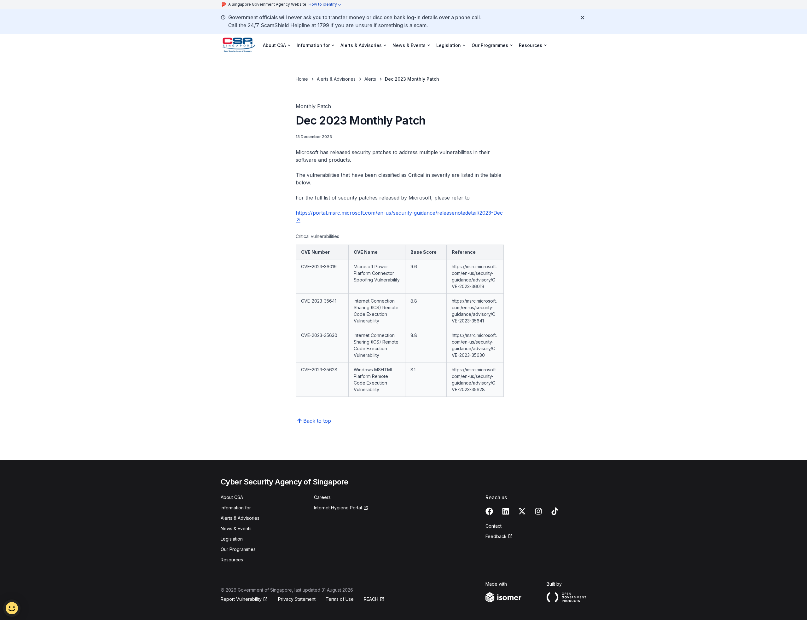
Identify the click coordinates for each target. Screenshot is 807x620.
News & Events (236, 528)
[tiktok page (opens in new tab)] (555, 511)
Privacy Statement (297, 599)
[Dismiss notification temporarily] (582, 17)
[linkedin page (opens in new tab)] (505, 511)
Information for (236, 507)
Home (302, 79)
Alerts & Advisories (336, 79)
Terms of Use (340, 599)
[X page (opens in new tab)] (522, 511)
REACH (374, 599)
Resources (232, 559)
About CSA (232, 497)
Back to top (317, 421)
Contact (493, 526)
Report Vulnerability (241, 599)
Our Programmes (238, 549)
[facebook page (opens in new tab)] (489, 511)
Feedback (499, 537)
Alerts (370, 79)
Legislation (232, 539)
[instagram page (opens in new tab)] (538, 511)
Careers (322, 497)
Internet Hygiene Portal (338, 508)
